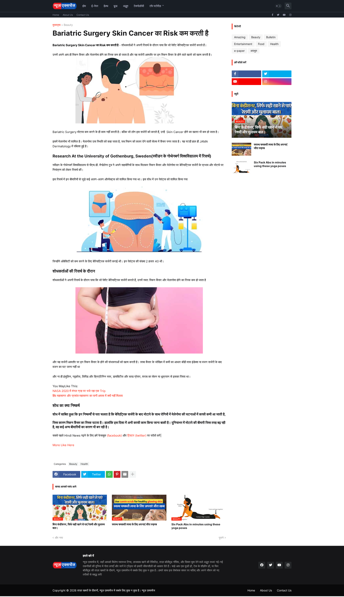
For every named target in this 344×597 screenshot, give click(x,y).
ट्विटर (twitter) (136, 435)
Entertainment (243, 44)
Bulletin (271, 37)
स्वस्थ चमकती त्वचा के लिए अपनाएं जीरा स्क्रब (134, 524)
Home (56, 14)
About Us (68, 14)
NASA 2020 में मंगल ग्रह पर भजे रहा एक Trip (79, 391)
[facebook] (261, 565)
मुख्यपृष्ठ (57, 24)
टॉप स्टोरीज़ (155, 6)
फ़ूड (115, 6)
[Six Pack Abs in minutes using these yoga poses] (241, 167)
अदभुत (253, 50)
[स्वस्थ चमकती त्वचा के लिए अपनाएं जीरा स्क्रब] (241, 149)
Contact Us (82, 14)
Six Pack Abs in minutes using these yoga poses (195, 526)
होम (84, 6)
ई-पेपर (94, 6)
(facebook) (114, 435)
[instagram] (290, 15)
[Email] (124, 474)
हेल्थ (106, 6)
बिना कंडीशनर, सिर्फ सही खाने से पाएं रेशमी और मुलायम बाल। (79, 526)
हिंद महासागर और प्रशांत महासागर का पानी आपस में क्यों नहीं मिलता (88, 396)
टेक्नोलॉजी (139, 6)
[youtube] (284, 15)
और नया (59, 537)
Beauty (68, 24)
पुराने (221, 537)
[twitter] (278, 15)
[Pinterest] (117, 474)
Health (84, 463)
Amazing (239, 37)
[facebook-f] (272, 15)
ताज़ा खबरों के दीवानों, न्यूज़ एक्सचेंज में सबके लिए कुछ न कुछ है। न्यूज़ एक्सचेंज (116, 590)
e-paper (239, 50)
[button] (278, 6)
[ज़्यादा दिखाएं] (132, 474)
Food (261, 44)
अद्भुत (125, 6)
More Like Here (63, 445)
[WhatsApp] (109, 474)
